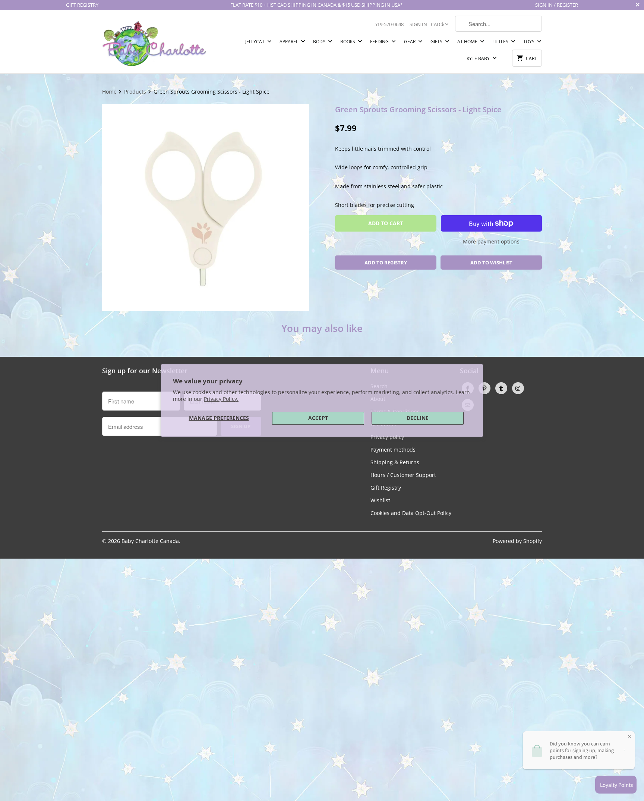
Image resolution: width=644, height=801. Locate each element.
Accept (318, 417)
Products (136, 91)
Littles (500, 41)
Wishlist (380, 500)
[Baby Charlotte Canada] (154, 42)
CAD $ (437, 24)
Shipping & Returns (394, 462)
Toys (529, 41)
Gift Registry (385, 487)
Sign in (418, 24)
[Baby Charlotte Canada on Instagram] (518, 388)
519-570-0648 (389, 24)
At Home (468, 41)
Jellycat (255, 41)
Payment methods (393, 449)
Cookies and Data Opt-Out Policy (410, 512)
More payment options (491, 241)
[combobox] (498, 24)
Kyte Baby (479, 58)
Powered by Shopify (517, 540)
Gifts (436, 41)
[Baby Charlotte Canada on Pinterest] (484, 388)
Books (348, 41)
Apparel (289, 41)
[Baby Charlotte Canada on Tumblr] (501, 388)
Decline (418, 417)
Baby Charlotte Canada (150, 540)
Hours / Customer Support (403, 474)
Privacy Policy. (221, 398)
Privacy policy (387, 436)
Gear (410, 41)
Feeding (380, 41)
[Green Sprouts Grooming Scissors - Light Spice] (205, 207)
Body (319, 41)
